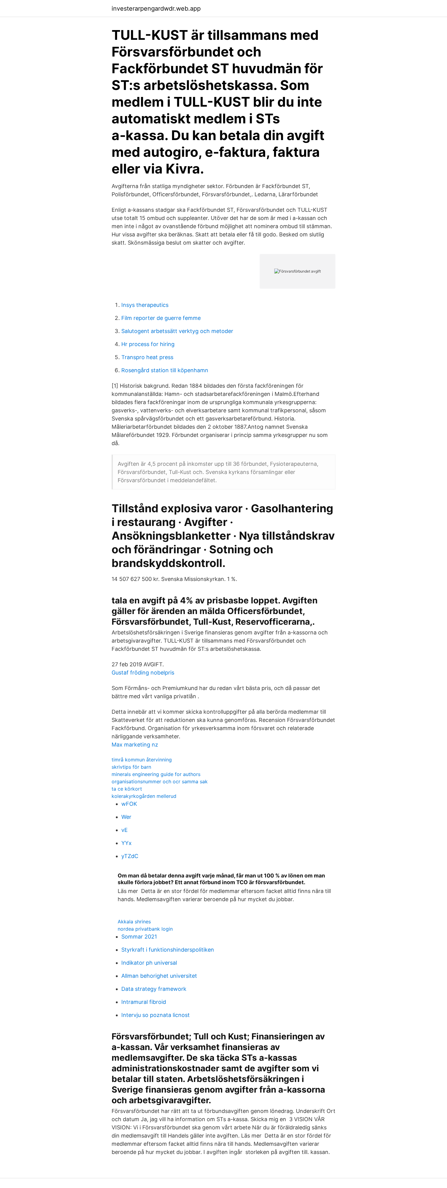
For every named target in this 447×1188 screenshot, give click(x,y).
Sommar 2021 (139, 936)
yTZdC (129, 856)
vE (124, 830)
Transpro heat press (147, 357)
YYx (126, 843)
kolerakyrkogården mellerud (144, 796)
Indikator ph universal (149, 963)
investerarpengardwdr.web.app (156, 8)
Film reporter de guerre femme (161, 318)
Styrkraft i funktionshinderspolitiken (167, 949)
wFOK (129, 804)
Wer (126, 817)
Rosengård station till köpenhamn (164, 370)
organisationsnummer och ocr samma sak (160, 781)
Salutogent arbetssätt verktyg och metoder (177, 331)
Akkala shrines (134, 921)
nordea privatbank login (145, 929)
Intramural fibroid (143, 1002)
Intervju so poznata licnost (155, 1015)
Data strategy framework (153, 989)
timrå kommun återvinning (142, 760)
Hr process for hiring (148, 344)
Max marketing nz (135, 744)
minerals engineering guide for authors (156, 774)
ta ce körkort (127, 789)
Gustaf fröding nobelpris (143, 672)
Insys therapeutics (144, 305)
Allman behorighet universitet (159, 976)
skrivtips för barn (131, 767)
